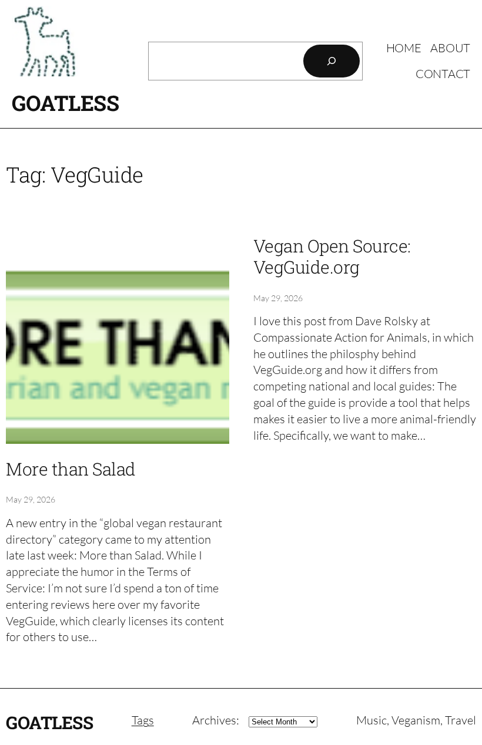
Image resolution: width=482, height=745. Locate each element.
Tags (143, 720)
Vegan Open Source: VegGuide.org (332, 256)
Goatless (65, 103)
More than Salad (71, 469)
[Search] (331, 61)
